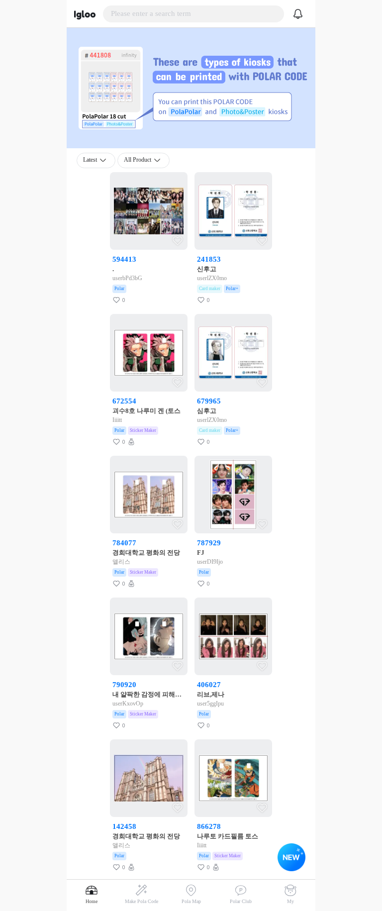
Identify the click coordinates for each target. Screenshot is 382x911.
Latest (90, 159)
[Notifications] (298, 14)
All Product (137, 159)
